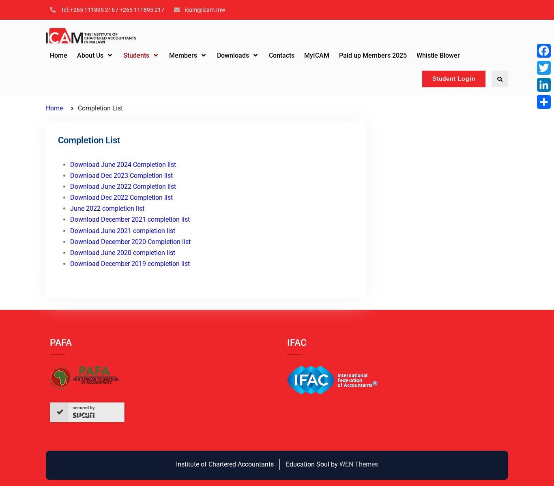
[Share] (543, 101)
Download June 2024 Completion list (123, 164)
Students (136, 55)
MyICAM (316, 55)
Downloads (233, 55)
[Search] (500, 79)
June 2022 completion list (107, 208)
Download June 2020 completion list (122, 253)
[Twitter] (543, 67)
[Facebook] (543, 50)
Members (183, 55)
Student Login (453, 78)
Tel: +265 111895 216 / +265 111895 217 (112, 9)
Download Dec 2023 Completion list (121, 175)
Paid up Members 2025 (373, 55)
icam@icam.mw (205, 9)
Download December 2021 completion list (130, 219)
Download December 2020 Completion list (130, 242)
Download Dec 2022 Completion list (121, 197)
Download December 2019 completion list (130, 264)
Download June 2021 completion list (122, 231)
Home (58, 55)
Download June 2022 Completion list (123, 186)
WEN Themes (358, 464)
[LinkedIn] (543, 84)
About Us (90, 55)
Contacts (281, 55)
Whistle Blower (438, 55)
